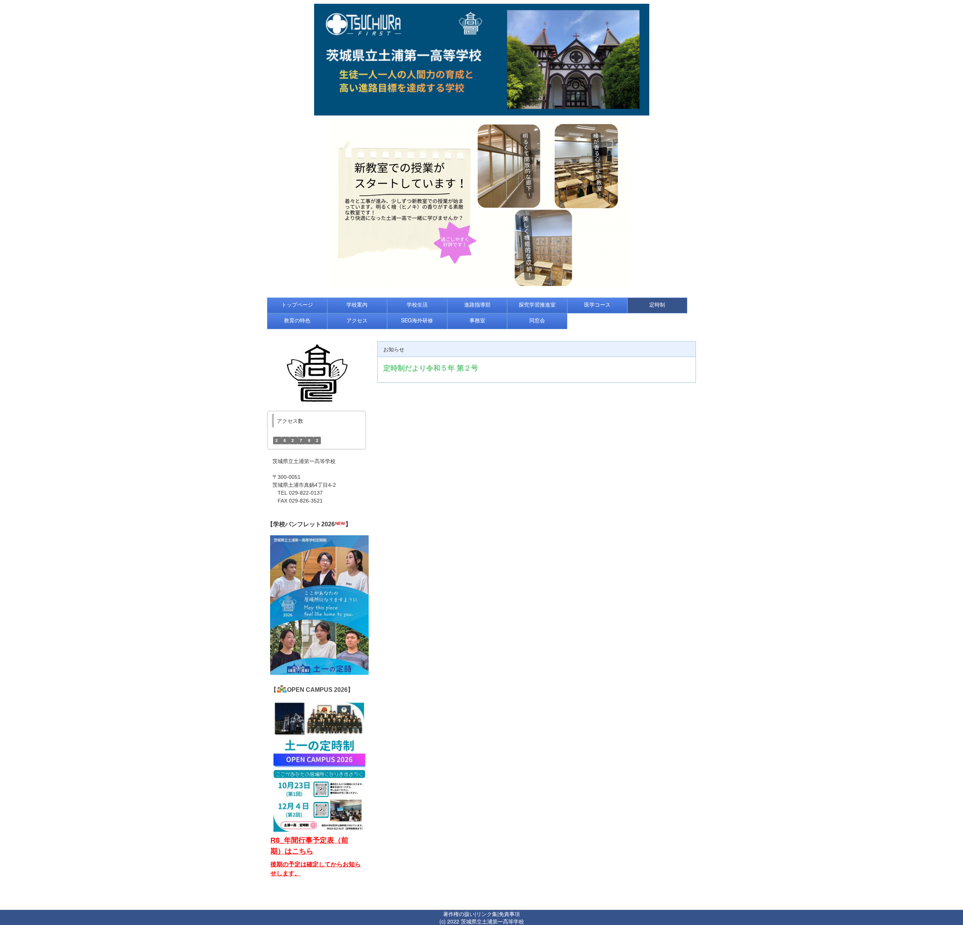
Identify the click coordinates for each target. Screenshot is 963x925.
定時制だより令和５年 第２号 (430, 368)
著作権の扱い (459, 913)
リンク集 (486, 913)
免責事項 (509, 913)
